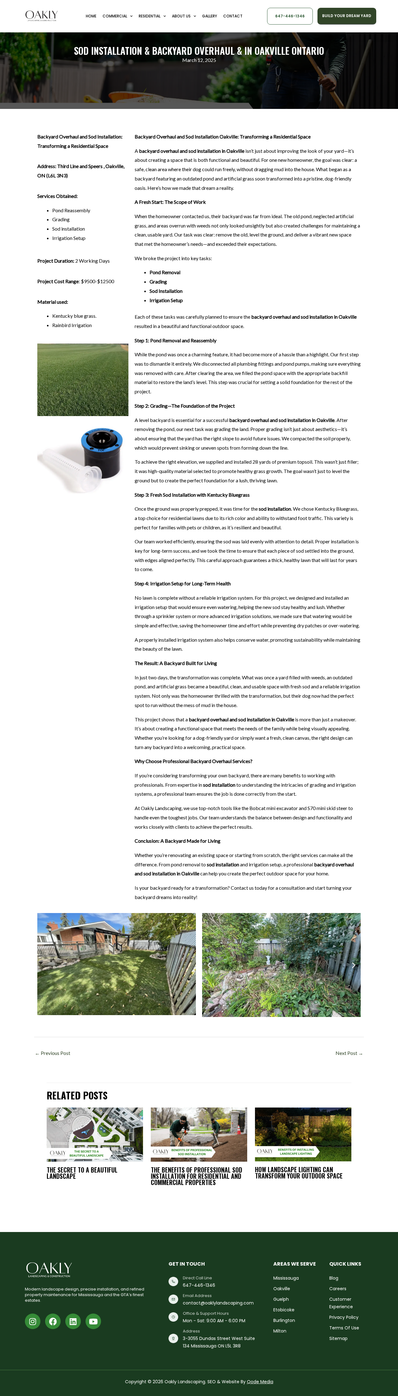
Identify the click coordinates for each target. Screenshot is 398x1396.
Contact (233, 16)
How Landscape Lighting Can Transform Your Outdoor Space (299, 1172)
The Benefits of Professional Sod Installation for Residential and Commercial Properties (196, 1176)
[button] (209, 965)
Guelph (281, 1299)
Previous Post (52, 1053)
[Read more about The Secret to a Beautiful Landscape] (95, 1134)
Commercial (115, 16)
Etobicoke (283, 1310)
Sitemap (338, 1338)
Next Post (349, 1053)
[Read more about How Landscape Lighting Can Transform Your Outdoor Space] (303, 1133)
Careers (337, 1289)
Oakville (281, 1289)
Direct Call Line (197, 1278)
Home (91, 16)
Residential (149, 16)
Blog (333, 1278)
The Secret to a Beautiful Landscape (82, 1173)
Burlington (284, 1320)
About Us (181, 16)
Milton (279, 1331)
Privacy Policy (344, 1317)
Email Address (197, 1296)
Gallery (209, 16)
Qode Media (260, 1382)
